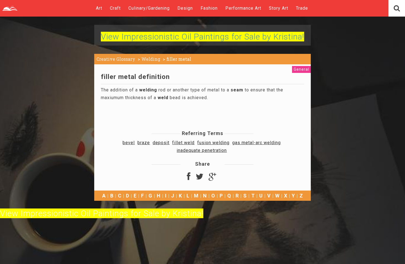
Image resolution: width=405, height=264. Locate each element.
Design (185, 8)
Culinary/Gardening (149, 8)
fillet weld (183, 142)
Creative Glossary (115, 59)
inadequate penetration (202, 150)
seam (237, 90)
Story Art (278, 8)
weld (163, 97)
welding (148, 90)
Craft (115, 8)
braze (143, 142)
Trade (302, 8)
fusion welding (213, 142)
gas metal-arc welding (256, 142)
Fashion (209, 8)
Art (99, 8)
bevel (129, 142)
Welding (150, 59)
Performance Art (243, 8)
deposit (161, 142)
